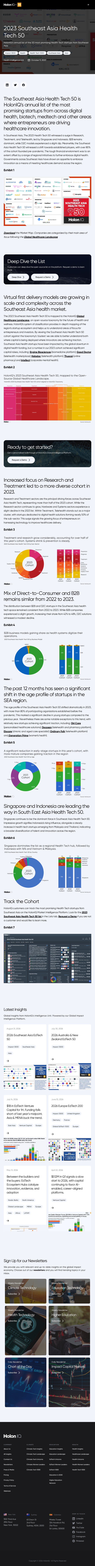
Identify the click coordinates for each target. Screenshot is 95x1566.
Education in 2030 (55, 1475)
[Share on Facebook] (23, 84)
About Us (7, 1449)
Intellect (25, 360)
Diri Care (76, 723)
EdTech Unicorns (55, 1459)
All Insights (7, 1454)
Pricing (6, 1475)
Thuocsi (68, 356)
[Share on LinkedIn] (7, 84)
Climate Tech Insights (34, 1449)
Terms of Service (10, 1486)
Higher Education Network (55, 1481)
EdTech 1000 (54, 1470)
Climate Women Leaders (36, 1464)
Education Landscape (57, 1454)
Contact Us (8, 1459)
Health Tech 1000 (78, 1470)
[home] (12, 5)
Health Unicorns (78, 1459)
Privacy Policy (9, 1480)
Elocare (8, 731)
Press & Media (9, 1470)
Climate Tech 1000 (33, 1470)
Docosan (47, 727)
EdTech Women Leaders (58, 1464)
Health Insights (77, 1449)
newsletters (39, 1270)
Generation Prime (18, 735)
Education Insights (56, 1449)
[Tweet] (15, 84)
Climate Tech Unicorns (35, 1459)
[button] (88, 4)
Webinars (7, 1491)
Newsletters (8, 1464)
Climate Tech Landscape (36, 1454)
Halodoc (36, 356)
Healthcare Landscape (80, 1454)
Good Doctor (84, 352)
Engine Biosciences (40, 352)
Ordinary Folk (57, 731)
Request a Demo (67, 916)
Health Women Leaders (81, 1464)
